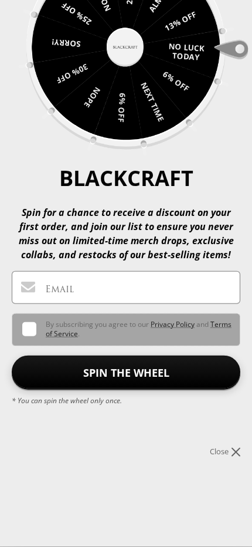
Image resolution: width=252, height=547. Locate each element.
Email (59, 289)
